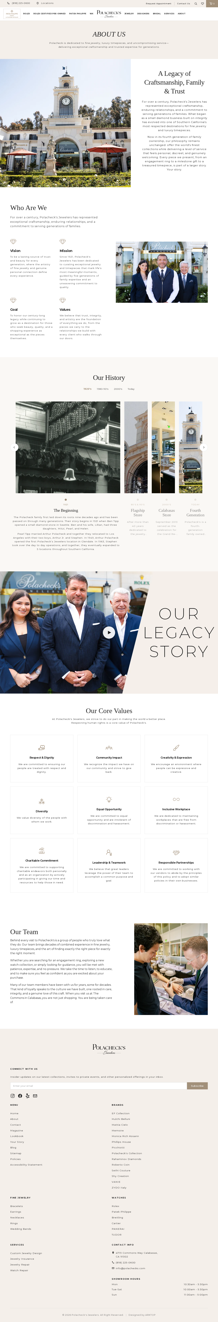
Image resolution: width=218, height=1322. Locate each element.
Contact (15, 1124)
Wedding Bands (20, 1229)
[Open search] (196, 4)
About (181, 14)
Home (14, 1113)
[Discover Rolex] (202, 14)
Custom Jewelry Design (26, 1253)
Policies (15, 1159)
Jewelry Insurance (22, 1258)
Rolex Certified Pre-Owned (49, 14)
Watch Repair (19, 1270)
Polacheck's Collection (127, 1153)
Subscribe (197, 1085)
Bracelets (16, 1206)
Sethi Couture (121, 1170)
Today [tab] (131, 389)
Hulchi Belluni (121, 1119)
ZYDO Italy (119, 1187)
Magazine (16, 1130)
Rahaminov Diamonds (126, 1159)
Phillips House (121, 1142)
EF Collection (120, 1113)
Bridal (157, 14)
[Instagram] (12, 1095)
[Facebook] (20, 1095)
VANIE (116, 1181)
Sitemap (15, 1153)
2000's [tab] (118, 389)
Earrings (15, 1211)
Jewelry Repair (20, 1264)
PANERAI (118, 1229)
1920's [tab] (87, 389)
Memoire (118, 1130)
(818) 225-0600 (21, 3)
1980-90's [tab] (102, 389)
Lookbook (17, 1136)
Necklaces (17, 1217)
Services (169, 14)
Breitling (117, 1217)
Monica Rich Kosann (125, 1136)
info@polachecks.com (130, 1268)
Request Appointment (159, 3)
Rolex (26, 14)
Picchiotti (118, 1147)
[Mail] (35, 1095)
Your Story (17, 1142)
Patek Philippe (77, 14)
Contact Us (183, 3)
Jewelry (129, 14)
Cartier (116, 1223)
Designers (143, 14)
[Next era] (204, 447)
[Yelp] (27, 1095)
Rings (14, 1223)
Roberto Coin (121, 1164)
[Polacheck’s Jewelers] (11, 14)
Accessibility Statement (26, 1164)
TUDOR (117, 1234)
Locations (47, 3)
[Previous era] (14, 447)
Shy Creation (120, 1176)
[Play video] (109, 632)
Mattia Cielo (120, 1124)
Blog (13, 1147)
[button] (202, 3)
